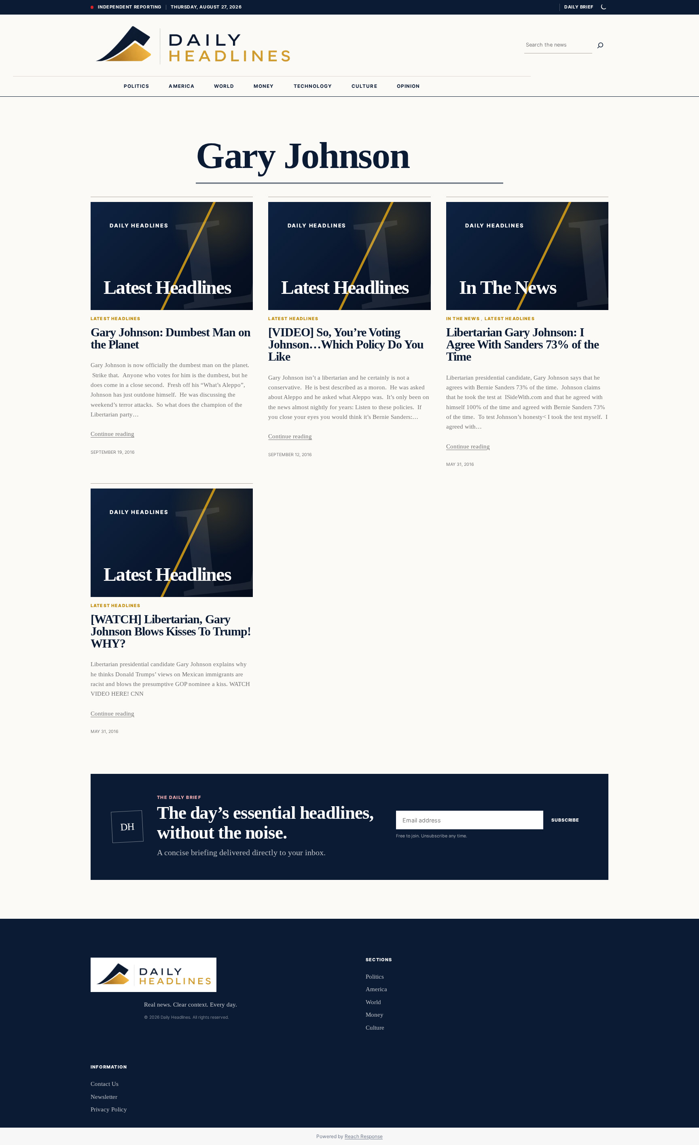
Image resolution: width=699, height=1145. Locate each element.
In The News (463, 318)
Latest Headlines (116, 318)
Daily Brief (578, 7)
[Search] (600, 45)
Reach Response (364, 1136)
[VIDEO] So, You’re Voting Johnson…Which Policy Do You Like (345, 344)
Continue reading (112, 433)
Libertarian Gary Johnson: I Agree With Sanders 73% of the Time (522, 344)
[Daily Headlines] (193, 45)
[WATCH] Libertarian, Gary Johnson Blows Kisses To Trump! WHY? (171, 631)
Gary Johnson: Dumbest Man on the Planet (170, 338)
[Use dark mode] (603, 7)
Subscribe (565, 820)
